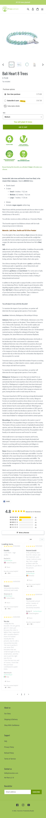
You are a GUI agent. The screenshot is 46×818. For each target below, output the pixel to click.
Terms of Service (10, 759)
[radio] (5, 94)
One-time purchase (13, 94)
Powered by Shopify (28, 811)
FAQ (5, 741)
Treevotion (20, 811)
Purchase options (9, 89)
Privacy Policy (9, 747)
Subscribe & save (16, 101)
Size (4, 113)
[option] (11, 64)
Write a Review (24, 533)
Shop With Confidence (11, 725)
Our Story (7, 714)
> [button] (28, 694)
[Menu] (42, 9)
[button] (6, 573)
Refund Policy (9, 753)
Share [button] (8, 567)
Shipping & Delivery (11, 719)
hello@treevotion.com (11, 773)
